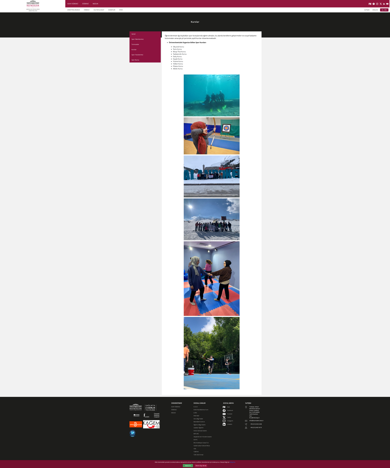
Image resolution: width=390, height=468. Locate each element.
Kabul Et (188, 466)
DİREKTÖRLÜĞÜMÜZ (73, 10)
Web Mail (196, 416)
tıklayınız (232, 462)
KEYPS (195, 440)
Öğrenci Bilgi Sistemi (199, 425)
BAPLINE (196, 434)
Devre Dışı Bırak (201, 466)
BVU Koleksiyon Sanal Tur (201, 443)
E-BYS (195, 413)
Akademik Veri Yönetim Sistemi (203, 437)
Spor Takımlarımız (138, 39)
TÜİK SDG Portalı (198, 455)
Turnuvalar (135, 44)
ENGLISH (375, 10)
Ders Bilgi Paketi (198, 419)
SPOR (121, 10)
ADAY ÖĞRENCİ (72, 4)
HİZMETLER (111, 10)
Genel (133, 34)
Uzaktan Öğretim (198, 428)
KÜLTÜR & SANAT (99, 10)
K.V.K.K (196, 407)
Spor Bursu (135, 60)
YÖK (195, 449)
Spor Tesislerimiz (137, 55)
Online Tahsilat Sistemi (200, 431)
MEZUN (95, 4)
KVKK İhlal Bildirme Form (201, 410)
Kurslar (134, 49)
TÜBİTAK (196, 452)
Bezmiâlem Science (199, 422)
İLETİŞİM (366, 10)
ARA (385, 10)
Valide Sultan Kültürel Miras (202, 446)
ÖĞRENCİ (85, 4)
